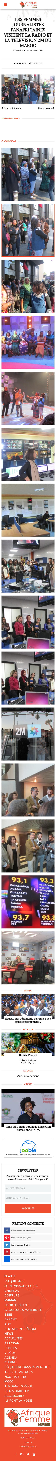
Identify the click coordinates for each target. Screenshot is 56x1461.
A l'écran (11, 1343)
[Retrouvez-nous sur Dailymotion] (40, 1454)
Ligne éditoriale (28, 1438)
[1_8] (28, 901)
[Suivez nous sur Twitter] (28, 1454)
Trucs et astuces (18, 1371)
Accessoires (14, 1395)
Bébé (8, 1314)
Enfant (10, 1319)
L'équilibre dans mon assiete (28, 1367)
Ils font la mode (18, 1400)
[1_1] (28, 174)
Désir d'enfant (16, 1304)
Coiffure (11, 1295)
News (33, 50)
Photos (10, 1347)
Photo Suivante (45, 108)
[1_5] (28, 398)
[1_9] (28, 957)
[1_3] (28, 286)
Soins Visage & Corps (21, 1285)
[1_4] (28, 342)
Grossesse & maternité (23, 1309)
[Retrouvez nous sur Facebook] (16, 1454)
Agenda (10, 1357)
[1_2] (28, 230)
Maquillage (14, 1281)
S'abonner (28, 1208)
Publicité (28, 1442)
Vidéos (10, 1352)
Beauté (10, 1276)
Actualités (13, 1338)
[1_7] (28, 845)
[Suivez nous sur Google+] (22, 1454)
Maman (10, 1300)
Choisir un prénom (20, 1328)
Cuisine (10, 1362)
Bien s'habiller (16, 1390)
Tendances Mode (18, 1386)
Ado (7, 1324)
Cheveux (11, 1290)
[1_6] (28, 454)
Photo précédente (12, 108)
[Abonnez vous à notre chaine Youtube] (34, 1454)
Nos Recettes (15, 1376)
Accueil (27, 50)
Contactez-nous (28, 1446)
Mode (8, 1381)
